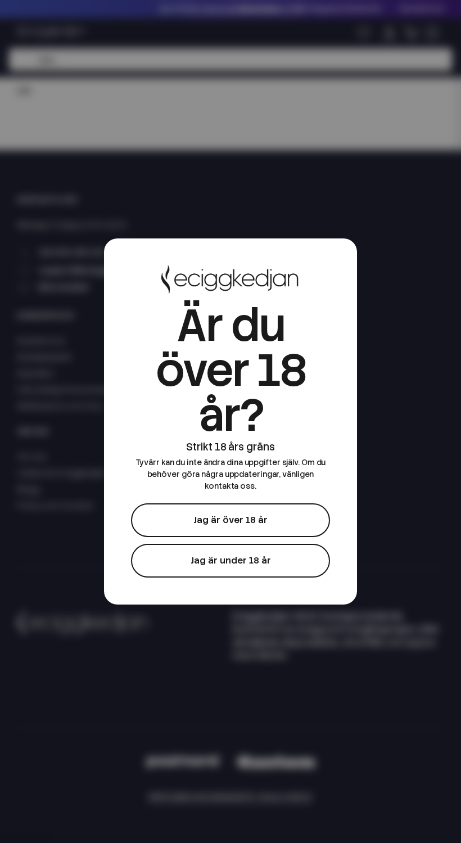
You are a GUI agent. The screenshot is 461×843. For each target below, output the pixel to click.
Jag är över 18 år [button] (230, 520)
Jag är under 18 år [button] (231, 560)
